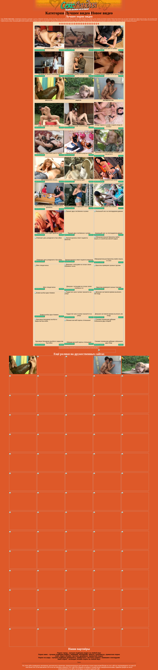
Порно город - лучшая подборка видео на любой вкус (79, 653)
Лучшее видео (77, 13)
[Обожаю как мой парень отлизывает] (69, 344)
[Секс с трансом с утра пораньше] (40, 128)
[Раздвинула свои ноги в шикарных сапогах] (69, 50)
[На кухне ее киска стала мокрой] (40, 76)
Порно (79, 662)
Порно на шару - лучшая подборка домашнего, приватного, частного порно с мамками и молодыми (79, 658)
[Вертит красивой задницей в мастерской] (69, 208)
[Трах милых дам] (69, 182)
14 (83, 23)
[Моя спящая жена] (40, 289)
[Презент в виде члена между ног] (69, 128)
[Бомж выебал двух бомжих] (40, 317)
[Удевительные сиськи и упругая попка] (69, 155)
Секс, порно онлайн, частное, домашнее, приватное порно (79, 656)
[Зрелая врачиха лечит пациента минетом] (69, 262)
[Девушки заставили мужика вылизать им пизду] (99, 317)
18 (92, 23)
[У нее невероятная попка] (99, 182)
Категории (54, 13)
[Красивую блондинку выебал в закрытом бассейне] (40, 345)
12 (79, 23)
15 (85, 23)
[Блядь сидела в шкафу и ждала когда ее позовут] (99, 128)
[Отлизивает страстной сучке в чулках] (40, 155)
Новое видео (102, 13)
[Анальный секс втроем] (99, 208)
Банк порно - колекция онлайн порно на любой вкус (79, 659)
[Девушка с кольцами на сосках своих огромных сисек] (69, 290)
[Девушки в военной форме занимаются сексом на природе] (99, 156)
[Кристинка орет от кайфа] (99, 50)
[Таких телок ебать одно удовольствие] (40, 235)
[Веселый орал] (40, 50)
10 (74, 23)
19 (94, 23)
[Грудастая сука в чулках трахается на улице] (69, 317)
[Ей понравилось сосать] (40, 182)
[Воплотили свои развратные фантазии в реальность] (40, 209)
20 (96, 23)
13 (81, 23)
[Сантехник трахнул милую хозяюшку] (69, 76)
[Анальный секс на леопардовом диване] (99, 235)
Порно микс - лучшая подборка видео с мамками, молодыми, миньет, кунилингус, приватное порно (79, 654)
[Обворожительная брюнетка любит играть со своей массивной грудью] (99, 262)
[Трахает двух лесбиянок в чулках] (69, 235)
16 (87, 23)
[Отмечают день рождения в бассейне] (40, 262)
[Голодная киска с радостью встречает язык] (99, 76)
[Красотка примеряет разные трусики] (99, 289)
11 (76, 23)
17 (90, 23)
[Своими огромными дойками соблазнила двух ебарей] (99, 345)
